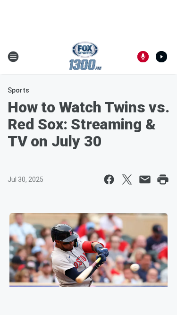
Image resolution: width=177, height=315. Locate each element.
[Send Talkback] (143, 56)
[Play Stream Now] (161, 56)
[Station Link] (85, 57)
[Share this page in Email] (145, 179)
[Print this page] (162, 179)
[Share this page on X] (127, 179)
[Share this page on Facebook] (109, 179)
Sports (18, 90)
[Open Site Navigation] (13, 56)
